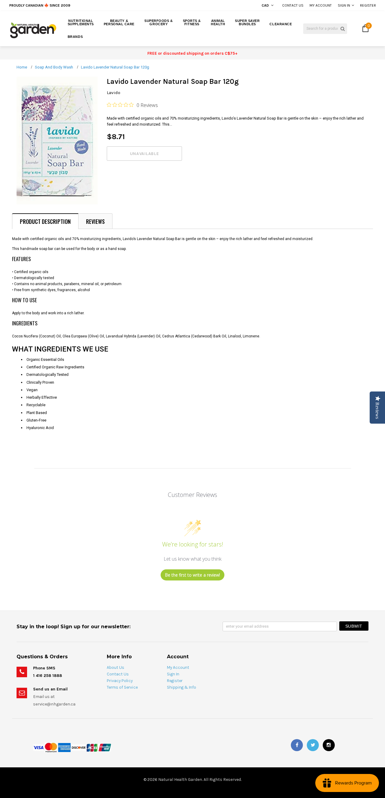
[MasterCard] (51, 747)
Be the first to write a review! (192, 575)
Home (22, 67)
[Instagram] (329, 745)
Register (368, 5)
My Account (321, 5)
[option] (73, 5)
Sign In (344, 5)
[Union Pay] (104, 747)
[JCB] (92, 747)
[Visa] (38, 747)
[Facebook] (297, 745)
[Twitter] (313, 745)
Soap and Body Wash (54, 67)
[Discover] (79, 747)
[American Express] (64, 747)
